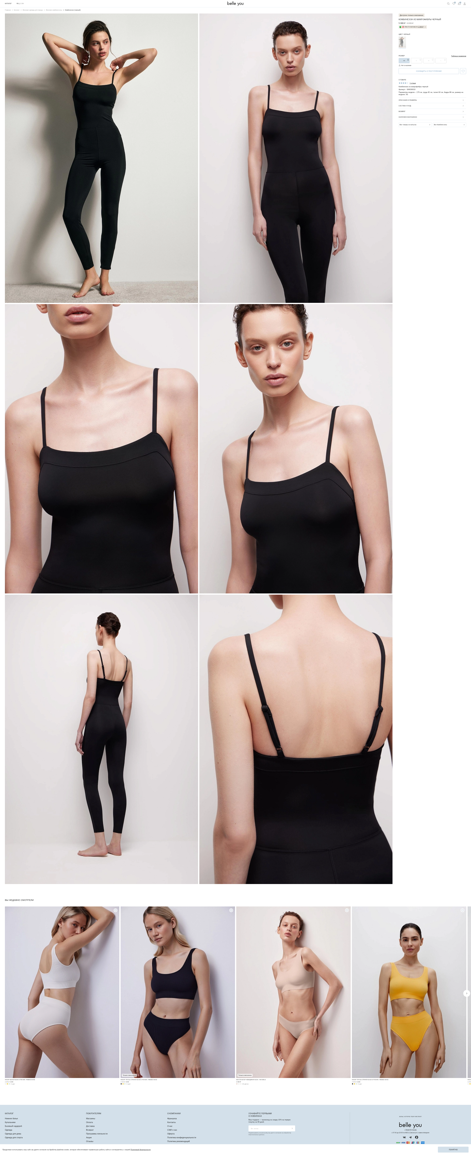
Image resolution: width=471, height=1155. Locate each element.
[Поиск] (448, 3)
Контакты (171, 1122)
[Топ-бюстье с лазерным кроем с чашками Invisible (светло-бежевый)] (240, 1083)
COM (22, 3)
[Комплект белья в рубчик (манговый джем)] (7, 1083)
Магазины (90, 1118)
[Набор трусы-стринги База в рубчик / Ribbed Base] (178, 992)
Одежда (8, 1130)
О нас (169, 1126)
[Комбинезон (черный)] (402, 42)
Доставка (90, 1126)
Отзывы (89, 1141)
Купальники (10, 1122)
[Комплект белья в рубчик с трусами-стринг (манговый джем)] (123, 1083)
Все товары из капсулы (408, 125)
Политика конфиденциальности (181, 1137)
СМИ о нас (172, 1130)
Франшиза (172, 1118)
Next (466, 993)
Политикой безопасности (141, 1150)
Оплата (89, 1122)
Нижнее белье (11, 1118)
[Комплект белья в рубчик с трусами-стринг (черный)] (121, 1083)
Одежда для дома (13, 1134)
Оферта (171, 1134)
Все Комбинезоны (440, 125)
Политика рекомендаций (178, 1141)
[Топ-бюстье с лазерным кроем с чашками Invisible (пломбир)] (238, 1083)
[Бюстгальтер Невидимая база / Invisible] (293, 992)
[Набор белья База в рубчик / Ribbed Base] (62, 992)
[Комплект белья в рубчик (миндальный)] (9, 1083)
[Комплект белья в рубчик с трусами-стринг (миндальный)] (124, 1083)
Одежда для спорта (14, 1137)
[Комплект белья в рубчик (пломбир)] (5, 1083)
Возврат (90, 1130)
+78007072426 (410, 1130)
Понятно (453, 1150)
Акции (89, 1137)
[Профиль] (464, 3)
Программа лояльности (97, 1134)
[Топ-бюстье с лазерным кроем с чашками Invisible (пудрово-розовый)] (236, 1083)
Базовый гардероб (13, 1126)
